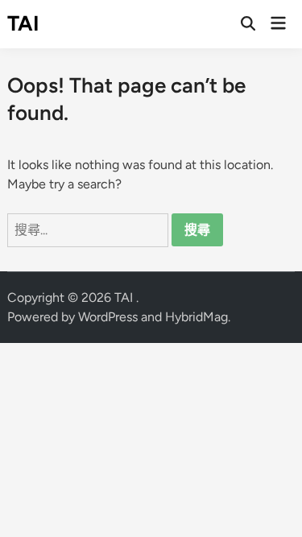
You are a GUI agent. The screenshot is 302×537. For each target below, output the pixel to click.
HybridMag (196, 316)
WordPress (108, 316)
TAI (23, 23)
